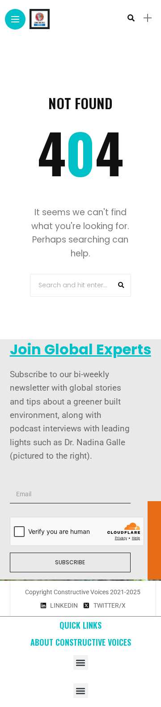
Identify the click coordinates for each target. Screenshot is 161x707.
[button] (80, 662)
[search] (131, 17)
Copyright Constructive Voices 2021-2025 (82, 592)
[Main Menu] (15, 19)
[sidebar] (148, 18)
